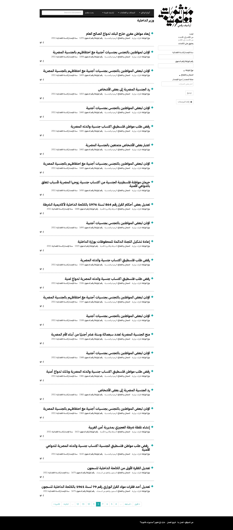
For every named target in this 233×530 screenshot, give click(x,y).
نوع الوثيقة (189, 70)
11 (83, 504)
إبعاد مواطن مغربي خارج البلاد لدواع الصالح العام (118, 33)
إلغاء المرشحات (184, 101)
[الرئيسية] (175, 15)
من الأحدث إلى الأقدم (185, 39)
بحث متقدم (89, 12)
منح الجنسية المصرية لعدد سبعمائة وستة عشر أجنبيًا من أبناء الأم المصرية (100, 334)
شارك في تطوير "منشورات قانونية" (152, 522)
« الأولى (137, 504)
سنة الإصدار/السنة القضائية (182, 52)
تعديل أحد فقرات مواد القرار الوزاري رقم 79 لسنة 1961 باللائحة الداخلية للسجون (96, 486)
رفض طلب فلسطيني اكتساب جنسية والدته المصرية (115, 260)
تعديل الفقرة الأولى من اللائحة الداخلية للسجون (118, 468)
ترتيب (191, 34)
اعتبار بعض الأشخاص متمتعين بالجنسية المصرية (118, 145)
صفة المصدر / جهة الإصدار (183, 79)
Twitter (41, 42)
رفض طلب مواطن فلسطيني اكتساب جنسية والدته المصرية (110, 126)
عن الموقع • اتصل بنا (185, 522)
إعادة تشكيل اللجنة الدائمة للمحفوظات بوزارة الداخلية (114, 241)
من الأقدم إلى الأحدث (185, 37)
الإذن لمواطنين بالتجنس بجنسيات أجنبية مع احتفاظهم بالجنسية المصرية (101, 52)
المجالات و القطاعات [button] (127, 12)
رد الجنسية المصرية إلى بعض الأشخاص (124, 89)
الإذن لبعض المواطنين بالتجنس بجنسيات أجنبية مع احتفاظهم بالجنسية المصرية (96, 70)
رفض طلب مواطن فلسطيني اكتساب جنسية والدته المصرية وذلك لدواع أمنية (98, 371)
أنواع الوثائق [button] (145, 12)
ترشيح (189, 92)
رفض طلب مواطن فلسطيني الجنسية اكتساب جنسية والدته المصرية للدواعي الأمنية (98, 447)
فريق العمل (171, 522)
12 (78, 504)
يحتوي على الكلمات (185, 43)
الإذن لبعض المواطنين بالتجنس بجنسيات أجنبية (118, 107)
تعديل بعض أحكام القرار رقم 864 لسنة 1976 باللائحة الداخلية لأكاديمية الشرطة (96, 204)
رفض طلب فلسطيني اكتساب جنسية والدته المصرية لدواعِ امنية (107, 278)
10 (89, 504)
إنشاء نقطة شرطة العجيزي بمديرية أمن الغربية (119, 427)
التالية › (65, 504)
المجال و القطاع (187, 74)
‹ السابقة (128, 504)
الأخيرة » (57, 504)
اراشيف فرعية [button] (109, 12)
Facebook (43, 42)
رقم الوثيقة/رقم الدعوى (184, 61)
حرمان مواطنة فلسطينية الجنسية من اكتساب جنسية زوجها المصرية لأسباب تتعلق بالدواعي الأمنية (95, 184)
